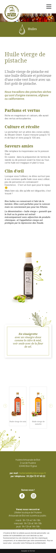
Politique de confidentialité (35, 543)
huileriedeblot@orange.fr (32, 473)
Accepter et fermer (28, 551)
